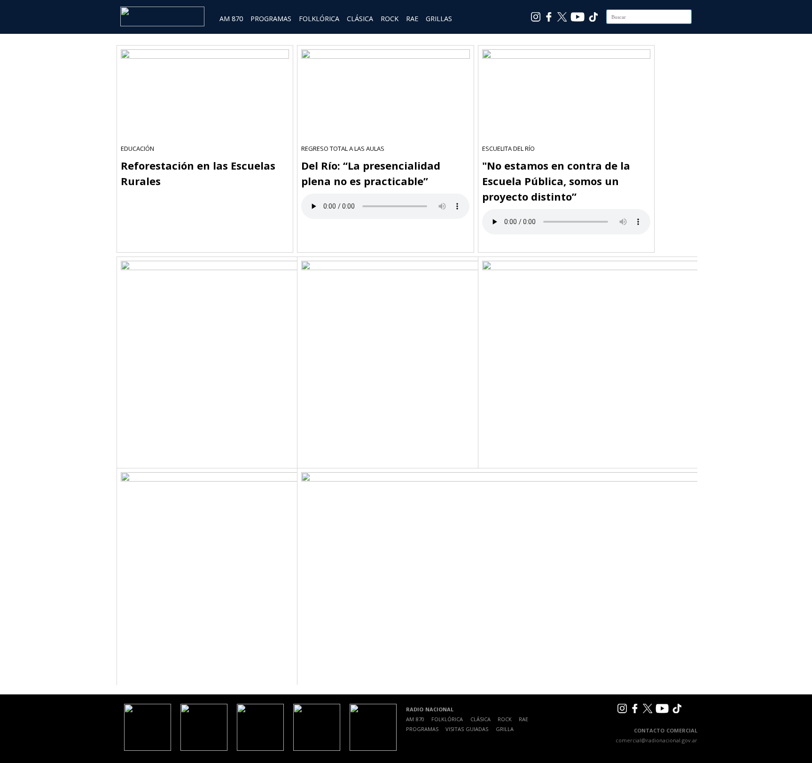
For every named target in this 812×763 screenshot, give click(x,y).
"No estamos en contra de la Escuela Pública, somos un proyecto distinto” (556, 180)
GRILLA (505, 728)
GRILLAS (439, 18)
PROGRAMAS (270, 18)
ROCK (389, 18)
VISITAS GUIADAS (466, 728)
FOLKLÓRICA (319, 18)
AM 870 (231, 18)
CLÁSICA (360, 18)
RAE (412, 18)
